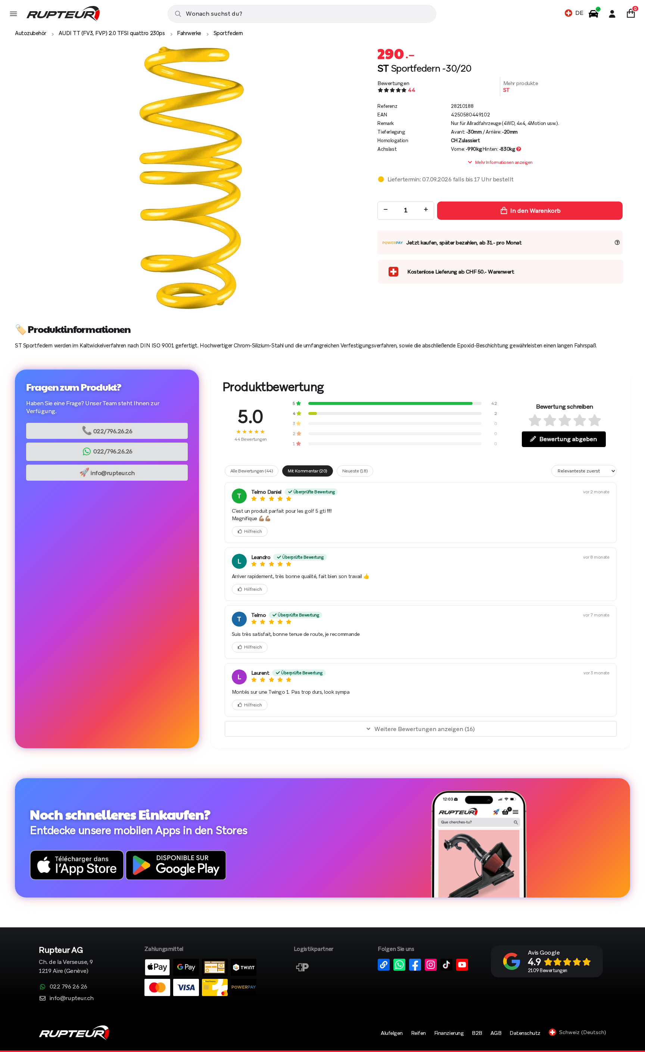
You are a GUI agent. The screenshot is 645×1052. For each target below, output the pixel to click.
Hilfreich (253, 531)
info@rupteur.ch (107, 471)
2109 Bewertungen (547, 970)
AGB (496, 1033)
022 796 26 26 (68, 986)
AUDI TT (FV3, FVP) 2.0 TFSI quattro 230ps (112, 33)
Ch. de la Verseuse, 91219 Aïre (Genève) (66, 961)
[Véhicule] (593, 13)
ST (506, 90)
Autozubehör (30, 33)
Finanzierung (449, 1033)
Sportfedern (228, 33)
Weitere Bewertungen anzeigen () (424, 729)
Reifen (418, 1033)
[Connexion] (612, 13)
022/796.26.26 (107, 430)
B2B (477, 1033)
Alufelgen (392, 1033)
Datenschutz (525, 1033)
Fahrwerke (189, 33)
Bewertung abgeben (568, 439)
